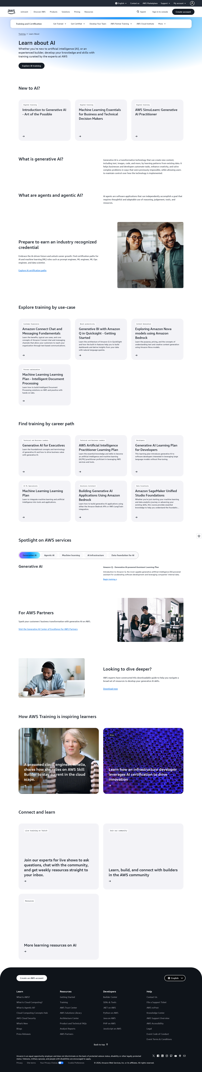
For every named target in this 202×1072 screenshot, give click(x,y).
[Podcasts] (180, 1056)
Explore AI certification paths (32, 270)
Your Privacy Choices (49, 1063)
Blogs (19, 1028)
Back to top (99, 1044)
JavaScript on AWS (112, 1028)
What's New (22, 1023)
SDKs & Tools (109, 1002)
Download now (110, 688)
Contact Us (152, 997)
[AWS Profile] (192, 3)
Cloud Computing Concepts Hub (32, 1012)
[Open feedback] (199, 536)
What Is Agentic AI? (25, 1007)
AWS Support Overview (158, 1018)
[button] (39, 11)
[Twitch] (171, 1056)
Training (22, 34)
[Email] (184, 1056)
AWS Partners (66, 1034)
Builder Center (110, 997)
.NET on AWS (109, 1007)
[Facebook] (158, 1056)
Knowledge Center (155, 1012)
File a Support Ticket (156, 1002)
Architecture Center (69, 1018)
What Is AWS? (23, 997)
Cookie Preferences (76, 1063)
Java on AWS (109, 1018)
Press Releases (23, 1034)
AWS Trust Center (68, 1007)
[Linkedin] (162, 1056)
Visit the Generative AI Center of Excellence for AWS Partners (48, 629)
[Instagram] (167, 1056)
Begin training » (110, 579)
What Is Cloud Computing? (29, 1002)
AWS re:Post (153, 1007)
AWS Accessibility (155, 1023)
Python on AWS (110, 1012)
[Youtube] (176, 1056)
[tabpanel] (101, 573)
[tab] (29, 555)
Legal (149, 1028)
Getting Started (67, 997)
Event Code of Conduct (158, 1034)
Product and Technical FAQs (73, 1023)
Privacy (19, 1063)
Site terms (31, 1063)
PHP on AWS (109, 1023)
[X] (154, 1056)
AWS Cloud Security (26, 1018)
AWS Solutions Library (71, 1012)
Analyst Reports (67, 1028)
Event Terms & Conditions (159, 1039)
